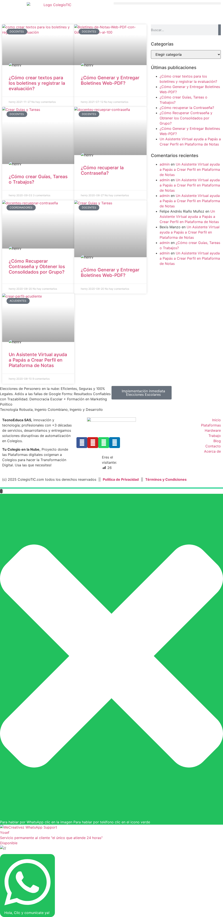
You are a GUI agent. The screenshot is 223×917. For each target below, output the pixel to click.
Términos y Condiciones (166, 479)
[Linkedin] (114, 442)
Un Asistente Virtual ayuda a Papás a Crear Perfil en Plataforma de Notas (38, 360)
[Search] (219, 29)
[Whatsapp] (103, 442)
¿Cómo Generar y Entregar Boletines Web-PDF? (110, 80)
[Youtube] (92, 442)
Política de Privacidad (121, 479)
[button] (167, 3)
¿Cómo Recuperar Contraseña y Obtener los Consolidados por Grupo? (37, 266)
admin (165, 164)
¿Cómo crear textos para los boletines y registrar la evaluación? (37, 83)
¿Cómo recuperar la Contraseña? (102, 170)
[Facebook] (81, 442)
